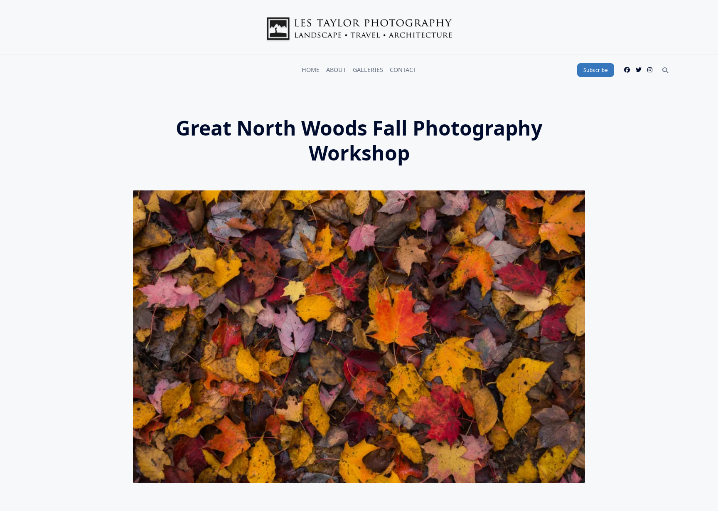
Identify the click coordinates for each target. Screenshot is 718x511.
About (336, 70)
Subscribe (595, 70)
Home (311, 70)
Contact (403, 70)
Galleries (368, 70)
